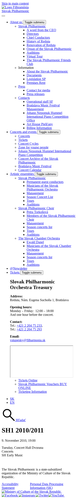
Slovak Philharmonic (15, 11)
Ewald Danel (35, 242)
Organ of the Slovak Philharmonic (49, 49)
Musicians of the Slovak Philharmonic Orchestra (42, 187)
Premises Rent (36, 82)
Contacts (24, 98)
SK (12, 398)
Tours (30, 200)
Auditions (33, 52)
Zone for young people (33, 147)
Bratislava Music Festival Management (43, 107)
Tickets (23, 140)
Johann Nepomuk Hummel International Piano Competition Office (47, 116)
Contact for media (38, 90)
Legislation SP (36, 79)
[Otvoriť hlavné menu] (3, 16)
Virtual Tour (35, 56)
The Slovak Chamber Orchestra (39, 238)
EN (12, 402)
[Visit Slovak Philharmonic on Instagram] (27, 495)
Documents (34, 75)
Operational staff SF (40, 101)
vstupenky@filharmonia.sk (27, 340)
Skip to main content (15, 3)
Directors (33, 34)
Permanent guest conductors (45, 182)
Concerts (24, 136)
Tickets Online (27, 380)
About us (16, 22)
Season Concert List (40, 197)
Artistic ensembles (22, 174)
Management (35, 193)
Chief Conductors (38, 37)
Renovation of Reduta (41, 45)
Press (21, 86)
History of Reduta (38, 41)
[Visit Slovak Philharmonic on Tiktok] (42, 495)
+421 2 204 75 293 (29, 329)
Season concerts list (39, 227)
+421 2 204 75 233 (29, 325)
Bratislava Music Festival (34, 166)
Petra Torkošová (37, 212)
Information (26, 67)
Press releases (36, 94)
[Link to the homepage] (15, 7)
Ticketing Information (32, 391)
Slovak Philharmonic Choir (36, 208)
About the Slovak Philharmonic (47, 71)
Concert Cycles (28, 143)
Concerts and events (23, 132)
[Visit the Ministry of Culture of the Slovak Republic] (32, 491)
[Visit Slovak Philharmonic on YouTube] (56, 495)
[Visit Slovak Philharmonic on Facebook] (10, 495)
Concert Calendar (29, 170)
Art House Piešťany (40, 124)
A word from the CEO (41, 30)
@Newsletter (18, 268)
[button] (14, 420)
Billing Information (39, 128)
